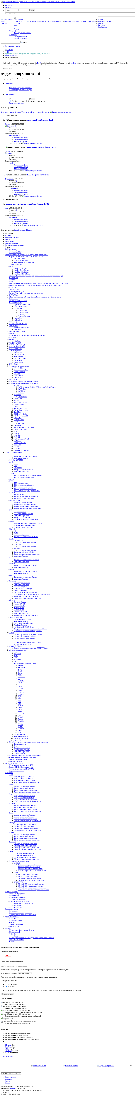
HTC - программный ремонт (24, 485)
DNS (19, 684)
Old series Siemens (20, 602)
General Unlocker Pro (16, 291)
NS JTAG (21, 423)
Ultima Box (17, 418)
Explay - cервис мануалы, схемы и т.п (27, 801)
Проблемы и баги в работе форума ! (22, 930)
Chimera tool (13, 299)
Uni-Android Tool (15, 349)
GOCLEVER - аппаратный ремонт (30, 886)
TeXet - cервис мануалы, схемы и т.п (27, 859)
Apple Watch (18, 468)
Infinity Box (13, 326)
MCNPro (17, 431)
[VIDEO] (8, 1051)
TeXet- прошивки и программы (25, 857)
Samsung (12, 581)
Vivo (19, 732)
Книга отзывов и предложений (20, 913)
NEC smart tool (19, 354)
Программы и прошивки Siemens (26, 615)
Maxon (16, 652)
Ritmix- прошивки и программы (25, 838)
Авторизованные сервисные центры (22, 915)
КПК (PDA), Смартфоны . (14, 763)
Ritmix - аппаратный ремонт (24, 836)
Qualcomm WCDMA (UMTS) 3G (25, 592)
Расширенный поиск (12, 46)
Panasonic (12, 558)
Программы (13, 911)
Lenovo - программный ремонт (25, 504)
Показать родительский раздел (20, 90)
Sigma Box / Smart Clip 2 (22, 304)
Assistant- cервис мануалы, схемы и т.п (32, 871)
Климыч (8, 124)
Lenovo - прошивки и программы (26, 506)
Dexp (20, 686)
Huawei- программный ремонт (25, 805)
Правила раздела (20, 744)
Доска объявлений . (12, 917)
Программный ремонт (22, 748)
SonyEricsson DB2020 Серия (24, 627)
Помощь (8, 7)
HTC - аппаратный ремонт (23, 487)
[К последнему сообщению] (32, 143)
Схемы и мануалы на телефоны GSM (22, 757)
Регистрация (9, 5)
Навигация (13, 35)
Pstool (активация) (20, 404)
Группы (16, 29)
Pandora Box (18, 352)
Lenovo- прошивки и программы (25, 819)
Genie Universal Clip (21, 410)
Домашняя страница (21, 194)
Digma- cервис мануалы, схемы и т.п (27, 792)
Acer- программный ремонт (24, 776)
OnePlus (21, 713)
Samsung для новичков (22, 583)
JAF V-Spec (22, 389)
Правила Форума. (15, 251)
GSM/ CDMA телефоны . (14, 452)
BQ (19, 679)
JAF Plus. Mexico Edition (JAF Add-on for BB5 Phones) (37, 387)
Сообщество (102, 27)
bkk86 (7, 208)
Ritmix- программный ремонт (24, 834)
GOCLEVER (18, 882)
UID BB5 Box (19, 420)
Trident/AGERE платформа (23, 588)
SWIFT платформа (20, 590)
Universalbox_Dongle (21, 450)
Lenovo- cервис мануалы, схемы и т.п (27, 821)
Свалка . (12, 942)
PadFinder (17, 329)
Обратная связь (10, 1077)
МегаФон (21, 667)
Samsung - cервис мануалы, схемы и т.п (28, 849)
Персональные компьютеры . (19, 901)
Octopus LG (22, 314)
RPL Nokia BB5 (19, 258)
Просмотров (26, 112)
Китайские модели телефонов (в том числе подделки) (28, 742)
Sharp (16, 658)
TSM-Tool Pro (18, 368)
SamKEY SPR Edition (21, 272)
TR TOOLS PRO (15, 343)
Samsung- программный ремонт (25, 844)
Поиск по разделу (10, 94)
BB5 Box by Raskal (20, 414)
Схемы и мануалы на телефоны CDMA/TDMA (31, 648)
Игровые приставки (16, 771)
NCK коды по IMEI (21, 260)
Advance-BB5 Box (20, 408)
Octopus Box (18, 308)
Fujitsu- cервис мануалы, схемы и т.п (31, 880)
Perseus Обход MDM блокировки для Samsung (26, 293)
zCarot (10, 1092)
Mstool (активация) (20, 402)
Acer (11, 775)
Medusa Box (18, 320)
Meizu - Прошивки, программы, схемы (28, 523)
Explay (20, 690)
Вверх (29, 230)
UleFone (21, 729)
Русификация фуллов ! (22, 750)
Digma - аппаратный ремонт (24, 788)
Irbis (19, 700)
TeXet (11, 851)
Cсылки (12, 922)
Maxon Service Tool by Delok (24, 427)
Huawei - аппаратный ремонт (24, 807)
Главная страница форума (14, 245)
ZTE (11, 640)
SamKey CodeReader (21, 268)
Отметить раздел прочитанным (20, 88)
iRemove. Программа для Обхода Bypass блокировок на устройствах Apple (36, 276)
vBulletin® (13, 1088)
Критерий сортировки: (9, 973)
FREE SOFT (13, 379)
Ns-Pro (16, 422)
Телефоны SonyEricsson (22, 619)
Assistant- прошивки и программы (30, 869)
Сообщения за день (21, 37)
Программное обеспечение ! (24, 903)
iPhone (16, 464)
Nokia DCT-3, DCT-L (21, 540)
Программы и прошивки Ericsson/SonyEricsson (30, 629)
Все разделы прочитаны (22, 33)
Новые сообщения (104, 21)
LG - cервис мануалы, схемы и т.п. (26, 519)
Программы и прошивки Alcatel (25, 456)
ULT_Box (17, 448)
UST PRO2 (18, 425)
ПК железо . (18, 905)
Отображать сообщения (36, 101)
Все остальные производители (25, 663)
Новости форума (15, 253)
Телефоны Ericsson (20, 625)
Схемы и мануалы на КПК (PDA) (21, 769)
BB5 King (21, 393)
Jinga (19, 704)
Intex (19, 698)
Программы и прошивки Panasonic (26, 560)
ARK (20, 675)
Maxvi (20, 711)
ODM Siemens (19, 610)
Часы (15, 746)
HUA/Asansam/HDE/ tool (18, 324)
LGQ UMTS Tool (20, 358)
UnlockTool (13, 287)
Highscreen (22, 692)
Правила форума (7, 1056)
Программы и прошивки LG (24, 517)
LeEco (20, 709)
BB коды (8, 1045)
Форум (100, 19)
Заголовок (4, 112)
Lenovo (12, 813)
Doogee (20, 688)
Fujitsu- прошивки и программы (29, 878)
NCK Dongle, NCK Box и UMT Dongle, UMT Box (27, 335)
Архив (7, 1081)
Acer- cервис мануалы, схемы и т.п (26, 782)
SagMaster (17, 441)
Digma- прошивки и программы (25, 790)
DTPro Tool (13, 295)
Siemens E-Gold (19, 604)
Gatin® (7, 151)
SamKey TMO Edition (21, 270)
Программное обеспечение (23, 470)
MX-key (16, 400)
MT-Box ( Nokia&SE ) (21, 416)
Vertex (20, 730)
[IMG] (7, 1049)
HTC (11, 481)
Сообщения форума (21, 139)
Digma (11, 784)
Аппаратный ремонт (21, 458)
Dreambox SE (22, 397)
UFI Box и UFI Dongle (17, 345)
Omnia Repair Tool (20, 429)
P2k (15, 531)
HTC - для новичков (21, 483)
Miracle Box (13, 333)
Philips (11, 569)
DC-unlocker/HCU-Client (18, 301)
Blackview (21, 677)
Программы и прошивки (27, 542)
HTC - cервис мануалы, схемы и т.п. (27, 491)
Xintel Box (17, 412)
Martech (16, 433)
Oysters (20, 719)
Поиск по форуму (11, 243)
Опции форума (14, 31)
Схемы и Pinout (19, 753)
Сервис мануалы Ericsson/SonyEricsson (28, 631)
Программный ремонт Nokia (24, 552)
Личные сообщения (12, 237)
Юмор (16, 936)
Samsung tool (18, 362)
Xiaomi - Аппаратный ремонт (24, 638)
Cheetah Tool (13, 278)
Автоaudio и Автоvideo (17, 899)
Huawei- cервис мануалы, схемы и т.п (27, 811)
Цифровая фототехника (17, 897)
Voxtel (16, 656)
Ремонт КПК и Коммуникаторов (21, 767)
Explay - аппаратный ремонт (24, 798)
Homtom (21, 694)
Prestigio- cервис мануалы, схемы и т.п (27, 830)
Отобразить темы (18, 101)
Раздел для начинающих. (18, 759)
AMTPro (17, 374)
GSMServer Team (15, 303)
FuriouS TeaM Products (17, 331)
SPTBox (16, 446)
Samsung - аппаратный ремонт (25, 846)
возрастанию (12, 984)
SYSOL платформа (20, 587)
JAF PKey (21, 391)
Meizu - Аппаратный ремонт (24, 527)
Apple (11, 462)
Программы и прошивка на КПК (21, 765)
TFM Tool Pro (18, 375)
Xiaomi (11, 633)
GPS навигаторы (15, 907)
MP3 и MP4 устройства (17, 894)
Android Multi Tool (16, 264)
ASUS (11, 473)
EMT (11, 281)
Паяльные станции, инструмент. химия (23, 381)
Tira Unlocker (14, 289)
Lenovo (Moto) (14, 500)
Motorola (12, 529)
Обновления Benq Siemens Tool (41, 147)
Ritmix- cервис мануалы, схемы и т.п (27, 840)
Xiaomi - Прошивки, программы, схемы (28, 635)
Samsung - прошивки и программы (26, 847)
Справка (101, 23)
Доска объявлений (16, 924)
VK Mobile (17, 654)
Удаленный (9, 179)
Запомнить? (11, 14)
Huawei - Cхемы (19, 494)
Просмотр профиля (21, 137)
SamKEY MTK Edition (22, 274)
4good (20, 673)
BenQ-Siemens (19, 608)
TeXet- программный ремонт (24, 853)
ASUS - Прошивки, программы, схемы (28, 475)
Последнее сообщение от (40, 112)
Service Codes (18, 740)
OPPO (20, 715)
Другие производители (17, 650)
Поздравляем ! (14, 932)
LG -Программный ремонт (23, 514)
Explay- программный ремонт (24, 796)
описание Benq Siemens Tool (40, 120)
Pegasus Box (18, 318)
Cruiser (16, 406)
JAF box (16, 385)
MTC (20, 669)
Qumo (20, 723)
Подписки (9, 239)
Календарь (102, 25)
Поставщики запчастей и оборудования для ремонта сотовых (31, 938)
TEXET (20, 727)
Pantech (12, 564)
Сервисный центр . (12, 909)
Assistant (17, 863)
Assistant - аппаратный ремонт (29, 867)
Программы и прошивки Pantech (25, 565)
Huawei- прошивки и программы (26, 809)
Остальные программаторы (19, 366)
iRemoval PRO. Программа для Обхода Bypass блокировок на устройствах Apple (38, 283)
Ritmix (11, 832)
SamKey (12, 266)
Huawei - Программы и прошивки (26, 496)
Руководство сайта (20, 38)
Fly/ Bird (12, 479)
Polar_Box (17, 445)
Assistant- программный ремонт (29, 865)
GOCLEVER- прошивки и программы (32, 888)
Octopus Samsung (24, 316)
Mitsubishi (17, 659)
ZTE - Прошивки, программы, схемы (27, 642)
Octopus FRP (22, 310)
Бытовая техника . (11, 892)
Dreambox (17, 395)
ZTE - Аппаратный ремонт (23, 644)
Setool (11, 339)
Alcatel (11, 454)
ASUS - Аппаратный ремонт (24, 477)
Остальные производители (19, 861)
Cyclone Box (18, 399)
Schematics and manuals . (22, 738)
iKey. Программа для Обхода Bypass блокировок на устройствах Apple (34, 285)
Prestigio (21, 721)
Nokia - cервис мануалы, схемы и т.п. (27, 554)
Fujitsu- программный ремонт (28, 874)
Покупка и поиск (15, 920)
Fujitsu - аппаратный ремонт (28, 876)
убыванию (11, 986)
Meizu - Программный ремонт (24, 525)
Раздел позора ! (14, 926)
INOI (19, 696)
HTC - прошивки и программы (25, 489)
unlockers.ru (9, 1079)
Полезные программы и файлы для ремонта (25, 755)
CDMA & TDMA (15, 646)
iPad (15, 466)
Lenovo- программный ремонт (25, 815)
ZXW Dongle (14, 364)
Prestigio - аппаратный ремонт (24, 826)
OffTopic (12, 934)
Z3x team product (11, 55)
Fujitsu (16, 872)
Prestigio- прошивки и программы (26, 828)
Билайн (20, 665)
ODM (16, 533)
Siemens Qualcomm (20, 611)
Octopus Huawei (23, 312)
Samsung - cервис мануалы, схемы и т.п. (28, 598)
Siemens (12, 600)
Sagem (11, 575)
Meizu (11, 521)
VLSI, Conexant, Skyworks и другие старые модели (32, 594)
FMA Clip (17, 437)
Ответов (18, 112)
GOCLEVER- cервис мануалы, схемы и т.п (33, 890)
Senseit (20, 725)
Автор (12, 112)
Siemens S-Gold (19, 606)
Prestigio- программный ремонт (25, 824)
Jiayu (19, 702)
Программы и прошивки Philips (25, 571)
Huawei (12, 493)
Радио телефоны (15, 895)
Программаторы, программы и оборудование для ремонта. (26, 255)
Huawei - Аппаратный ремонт (24, 498)
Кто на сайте (9, 241)
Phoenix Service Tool (21, 370)
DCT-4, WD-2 (18, 544)
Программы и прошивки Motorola (26, 537)
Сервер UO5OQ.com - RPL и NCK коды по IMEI (27, 257)
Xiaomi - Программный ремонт (25, 636)
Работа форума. (10, 249)
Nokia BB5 (17, 548)
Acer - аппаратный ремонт (23, 778)
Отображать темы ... (8, 966)
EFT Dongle (13, 322)
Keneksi (20, 706)
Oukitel (20, 717)
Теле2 (20, 671)
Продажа (12, 918)
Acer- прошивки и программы (24, 780)
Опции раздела (9, 83)
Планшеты (9, 773)
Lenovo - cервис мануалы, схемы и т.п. (28, 508)
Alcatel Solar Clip (20, 443)
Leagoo (20, 707)
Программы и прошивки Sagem (25, 577)
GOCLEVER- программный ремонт (31, 884)
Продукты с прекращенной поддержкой (23, 383)
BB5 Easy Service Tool (21, 328)
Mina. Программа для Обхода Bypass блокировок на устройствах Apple (35, 297)
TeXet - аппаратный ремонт (24, 855)
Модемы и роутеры (16, 761)
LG (10, 510)
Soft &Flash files (19, 734)
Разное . (8, 928)
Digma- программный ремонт (24, 786)
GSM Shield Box (19, 377)
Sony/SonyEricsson (16, 617)
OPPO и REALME (16, 460)
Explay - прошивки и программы (25, 800)
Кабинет (8, 235)
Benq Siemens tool (20, 356)
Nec (15, 661)
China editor (18, 360)
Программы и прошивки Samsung (26, 596)
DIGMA (21, 682)
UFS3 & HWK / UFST (17, 347)
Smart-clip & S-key (20, 306)
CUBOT (21, 681)
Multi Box (17, 435)
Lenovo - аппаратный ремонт (24, 502)
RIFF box (12, 337)
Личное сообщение (21, 141)
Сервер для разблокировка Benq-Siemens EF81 (27, 204)
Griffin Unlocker (19, 372)
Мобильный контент (16, 940)
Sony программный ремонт (23, 623)
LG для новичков (20, 512)
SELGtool (17, 341)
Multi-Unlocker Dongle (21, 439)
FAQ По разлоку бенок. (38, 175)
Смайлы (8, 1047)
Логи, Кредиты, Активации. (24, 262)
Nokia (11, 539)
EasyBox (12, 280)
